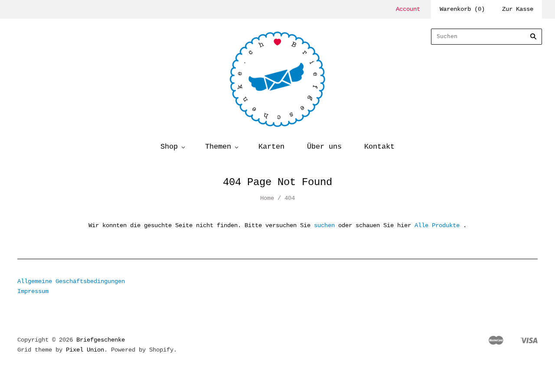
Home (267, 198)
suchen (324, 225)
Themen (218, 147)
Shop (169, 147)
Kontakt (379, 147)
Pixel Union (85, 349)
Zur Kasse (517, 9)
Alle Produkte (437, 225)
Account (408, 9)
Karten (271, 147)
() (462, 9)
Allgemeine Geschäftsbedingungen (71, 281)
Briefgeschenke (100, 339)
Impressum (33, 291)
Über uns (324, 147)
